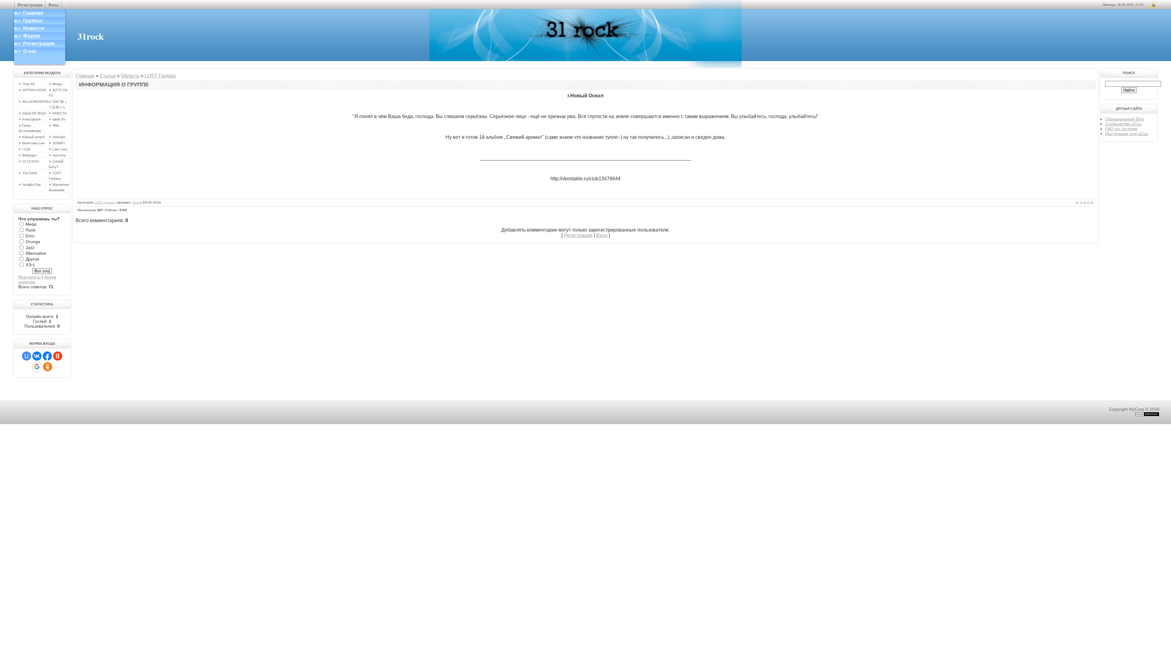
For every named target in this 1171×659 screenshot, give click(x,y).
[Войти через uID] (26, 356)
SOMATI (58, 143)
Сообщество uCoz (1123, 123)
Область (130, 75)
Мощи (57, 84)
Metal (31, 224)
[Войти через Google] (37, 367)
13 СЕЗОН (30, 161)
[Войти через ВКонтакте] (36, 356)
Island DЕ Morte (34, 113)
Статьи (108, 75)
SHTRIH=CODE (34, 90)
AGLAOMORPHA (35, 101)
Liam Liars (60, 149)
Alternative (36, 253)
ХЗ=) (30, 264)
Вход (53, 5)
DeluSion (59, 137)
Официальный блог (1124, 119)
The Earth (29, 173)
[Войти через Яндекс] (57, 356)
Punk (30, 230)
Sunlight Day (31, 184)
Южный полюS (33, 137)
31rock (137, 202)
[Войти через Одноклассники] (47, 366)
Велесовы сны (33, 143)
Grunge (33, 241)
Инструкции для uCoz (1126, 133)
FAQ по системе (1121, 128)
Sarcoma (59, 155)
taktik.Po (58, 119)
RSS (1153, 4)
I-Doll (26, 149)
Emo (30, 235)
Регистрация (30, 5)
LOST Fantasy (160, 75)
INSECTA (59, 113)
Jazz (30, 247)
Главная (85, 75)
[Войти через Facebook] (47, 356)
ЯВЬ (55, 125)
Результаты (29, 277)
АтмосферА (31, 119)
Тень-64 (28, 84)
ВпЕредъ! (29, 155)
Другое (32, 259)
